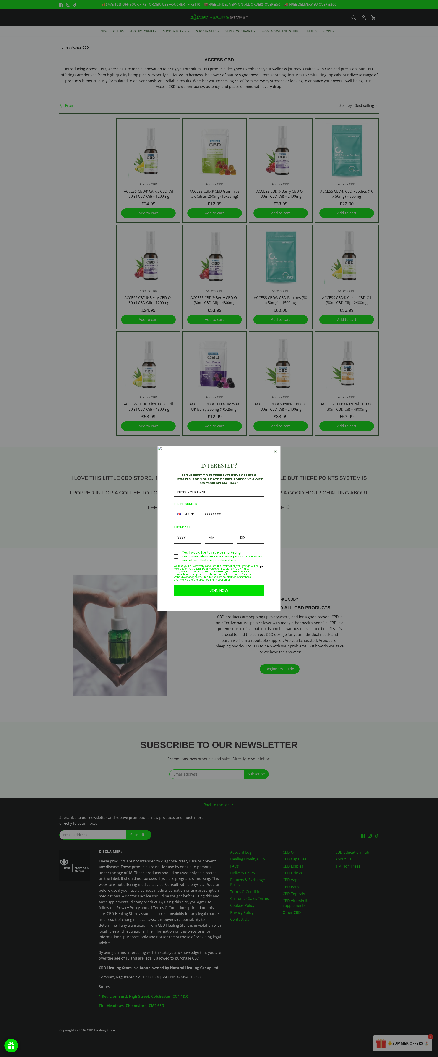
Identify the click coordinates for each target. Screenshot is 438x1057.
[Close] (275, 451)
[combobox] (185, 514)
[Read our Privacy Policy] (261, 567)
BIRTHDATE (182, 527)
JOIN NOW (219, 590)
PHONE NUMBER (185, 504)
